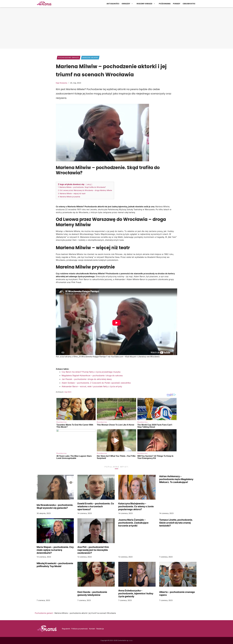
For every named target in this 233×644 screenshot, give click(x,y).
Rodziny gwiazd (144, 3)
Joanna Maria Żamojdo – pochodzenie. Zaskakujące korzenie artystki (133, 522)
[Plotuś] (44, 3)
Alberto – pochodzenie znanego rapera (177, 593)
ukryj (89, 184)
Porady (176, 3)
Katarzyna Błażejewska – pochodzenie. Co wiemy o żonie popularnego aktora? (136, 506)
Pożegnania (165, 3)
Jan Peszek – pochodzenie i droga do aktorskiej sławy (87, 379)
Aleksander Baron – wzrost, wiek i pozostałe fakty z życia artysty (92, 386)
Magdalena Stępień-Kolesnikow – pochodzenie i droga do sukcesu (92, 375)
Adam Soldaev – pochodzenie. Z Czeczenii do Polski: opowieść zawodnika (96, 383)
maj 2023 (67, 392)
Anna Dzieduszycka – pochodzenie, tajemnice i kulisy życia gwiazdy (135, 593)
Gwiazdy (126, 3)
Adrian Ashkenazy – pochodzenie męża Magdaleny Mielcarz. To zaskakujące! (176, 479)
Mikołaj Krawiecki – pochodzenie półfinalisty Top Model (55, 565)
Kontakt (92, 629)
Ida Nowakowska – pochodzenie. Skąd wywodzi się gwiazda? (55, 506)
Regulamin (66, 629)
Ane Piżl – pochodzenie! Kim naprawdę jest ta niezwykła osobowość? (93, 550)
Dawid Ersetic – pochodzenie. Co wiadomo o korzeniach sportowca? (95, 506)
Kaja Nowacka (61, 83)
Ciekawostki (189, 3)
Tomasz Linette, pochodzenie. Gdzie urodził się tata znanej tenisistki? (176, 522)
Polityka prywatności (79, 629)
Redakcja (100, 629)
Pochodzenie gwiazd (68, 57)
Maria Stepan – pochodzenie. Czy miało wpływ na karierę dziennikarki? (55, 550)
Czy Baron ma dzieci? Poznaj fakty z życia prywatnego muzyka (91, 372)
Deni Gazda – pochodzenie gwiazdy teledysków (92, 593)
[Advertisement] (116, 29)
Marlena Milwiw (90, 57)
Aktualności (113, 3)
